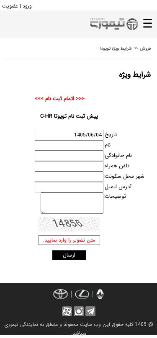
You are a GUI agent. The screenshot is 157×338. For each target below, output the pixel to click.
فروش (145, 48)
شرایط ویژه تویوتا (116, 48)
